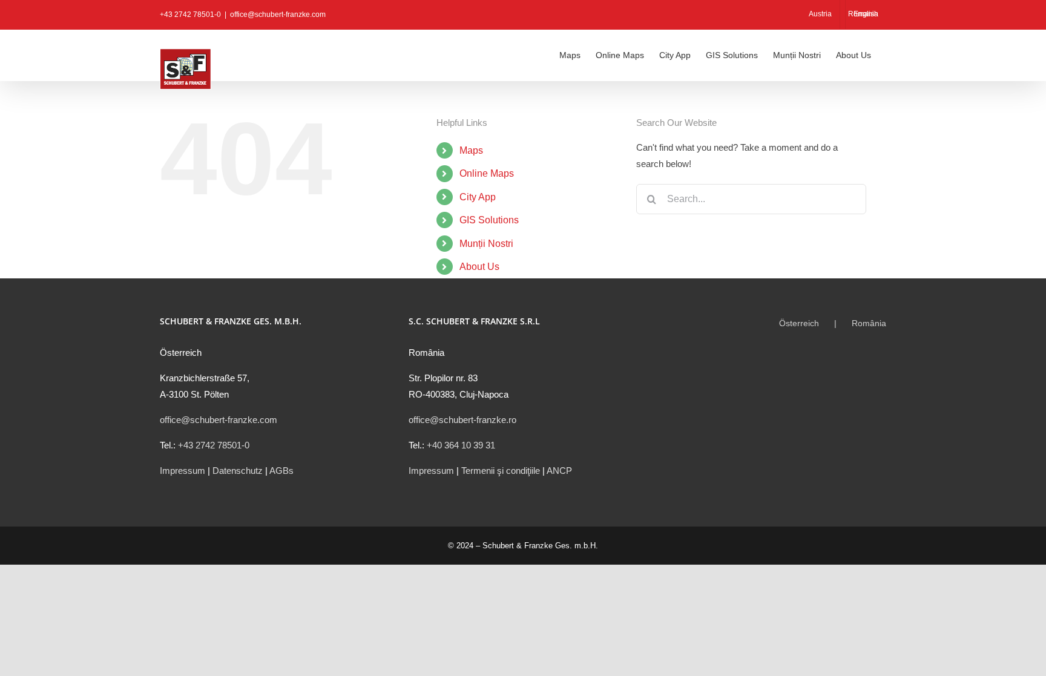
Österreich (799, 323)
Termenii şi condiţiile (500, 470)
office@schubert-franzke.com (278, 14)
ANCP (559, 470)
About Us (479, 266)
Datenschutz (237, 470)
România (869, 323)
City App (477, 197)
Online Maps (486, 173)
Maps (471, 150)
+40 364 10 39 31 (461, 445)
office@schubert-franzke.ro (462, 420)
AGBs (281, 470)
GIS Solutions (489, 220)
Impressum (182, 470)
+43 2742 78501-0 (213, 445)
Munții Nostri (486, 243)
